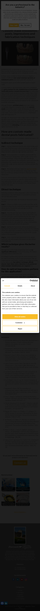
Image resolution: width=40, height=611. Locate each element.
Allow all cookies (20, 316)
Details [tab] (20, 286)
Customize (18, 322)
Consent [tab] (7, 286)
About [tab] (33, 286)
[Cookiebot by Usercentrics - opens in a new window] (30, 281)
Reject (20, 328)
